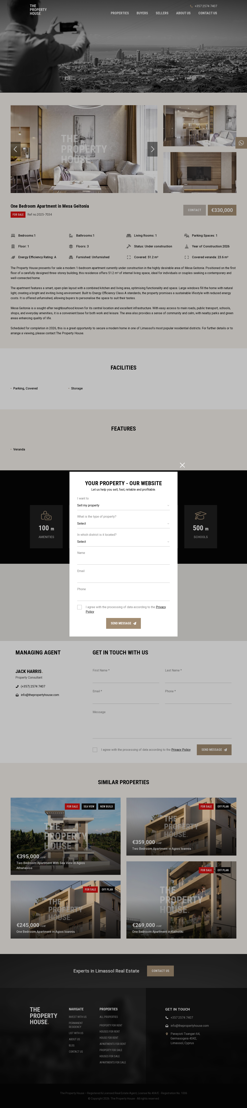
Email (81, 571)
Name (81, 553)
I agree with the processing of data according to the (126, 609)
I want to (83, 498)
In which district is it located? (97, 535)
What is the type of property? (96, 516)
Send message (121, 623)
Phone (81, 589)
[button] (123, 505)
